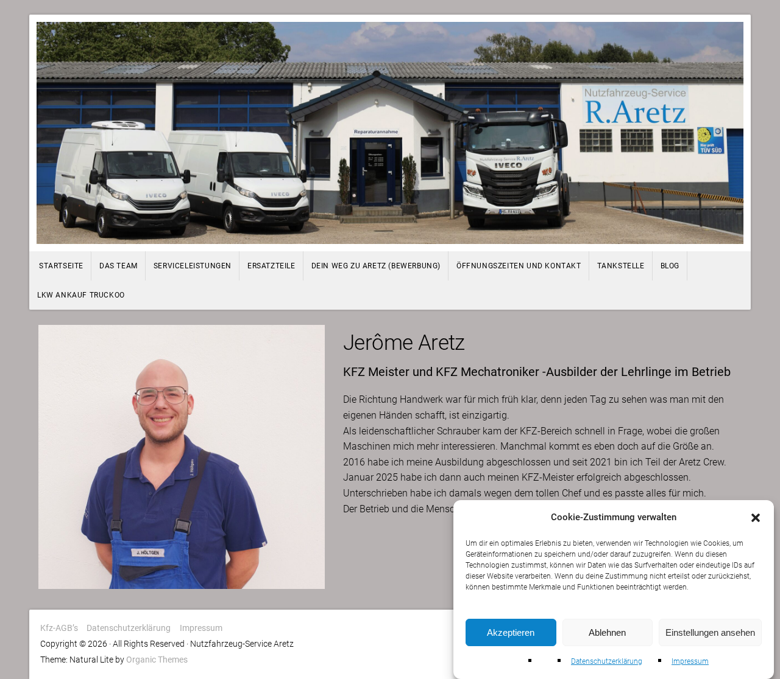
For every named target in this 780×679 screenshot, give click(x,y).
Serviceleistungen (193, 266)
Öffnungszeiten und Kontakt (518, 266)
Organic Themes (157, 660)
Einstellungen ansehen (710, 632)
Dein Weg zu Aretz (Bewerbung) (376, 266)
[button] (756, 518)
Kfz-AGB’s (59, 628)
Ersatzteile (271, 266)
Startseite (61, 266)
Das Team (118, 266)
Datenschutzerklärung (606, 661)
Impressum (690, 661)
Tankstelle (621, 266)
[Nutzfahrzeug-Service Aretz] (390, 133)
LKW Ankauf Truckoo (81, 295)
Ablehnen (607, 632)
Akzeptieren (510, 632)
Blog (670, 266)
